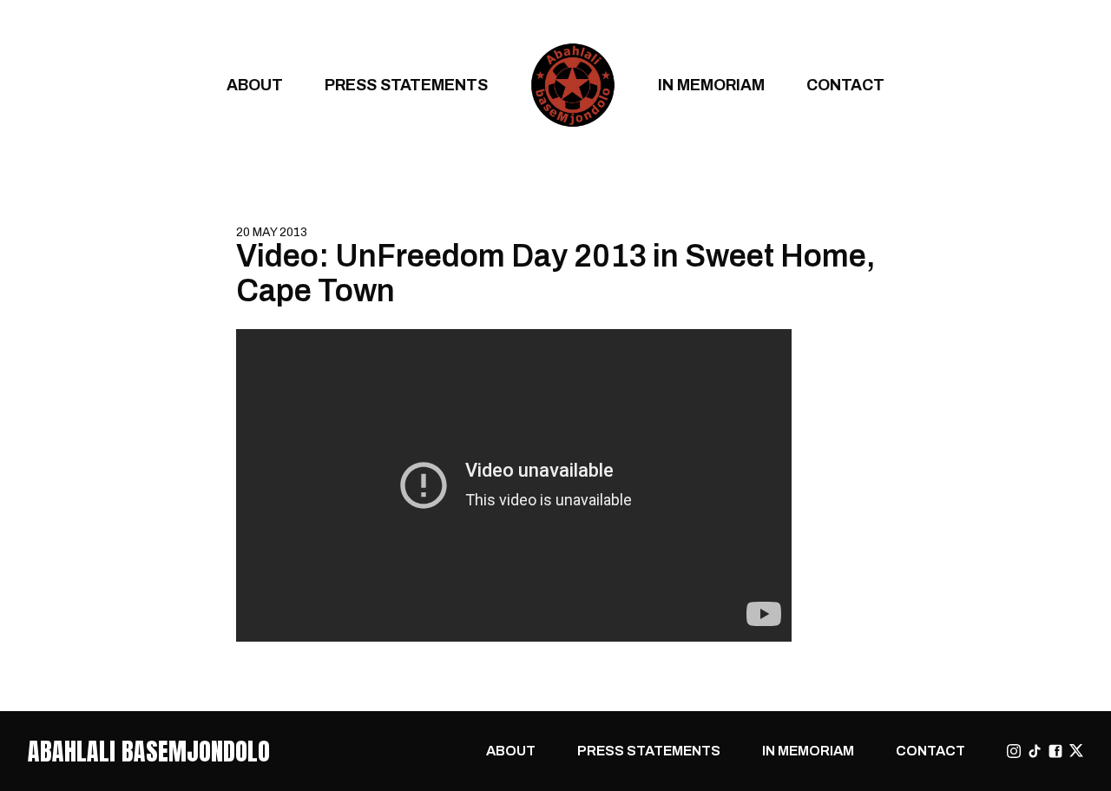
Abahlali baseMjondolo (149, 751)
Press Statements (406, 84)
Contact (845, 84)
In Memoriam (711, 84)
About (255, 84)
